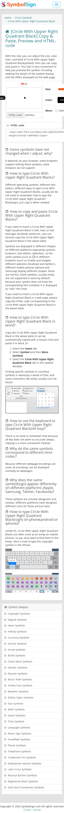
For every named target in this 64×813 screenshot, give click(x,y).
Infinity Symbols (17, 631)
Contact (27, 809)
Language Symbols (19, 727)
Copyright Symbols (19, 613)
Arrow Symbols (17, 649)
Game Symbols (16, 715)
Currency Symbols (18, 637)
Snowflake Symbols (19, 739)
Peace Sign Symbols (19, 733)
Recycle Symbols (17, 673)
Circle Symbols (23, 17)
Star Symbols (15, 703)
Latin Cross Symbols (20, 769)
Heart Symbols (16, 625)
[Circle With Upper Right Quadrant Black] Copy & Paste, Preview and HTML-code (31, 38)
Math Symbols (16, 709)
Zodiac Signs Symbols (20, 697)
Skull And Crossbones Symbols (26, 787)
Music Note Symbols (20, 679)
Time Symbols (16, 721)
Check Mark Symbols (20, 661)
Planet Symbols (17, 745)
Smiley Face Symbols (20, 685)
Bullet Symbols (16, 655)
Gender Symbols (17, 667)
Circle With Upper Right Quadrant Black (31, 21)
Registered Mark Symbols (23, 781)
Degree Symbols (17, 619)
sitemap (37, 809)
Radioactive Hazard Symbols (24, 763)
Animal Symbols (17, 643)
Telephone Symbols (19, 751)
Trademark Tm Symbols (22, 757)
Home (7, 17)
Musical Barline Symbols (22, 775)
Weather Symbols (18, 691)
